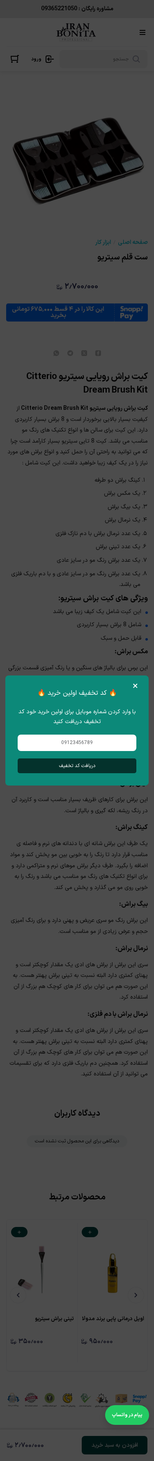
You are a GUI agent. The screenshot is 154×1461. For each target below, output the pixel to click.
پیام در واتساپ (127, 1415)
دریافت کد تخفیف (77, 766)
